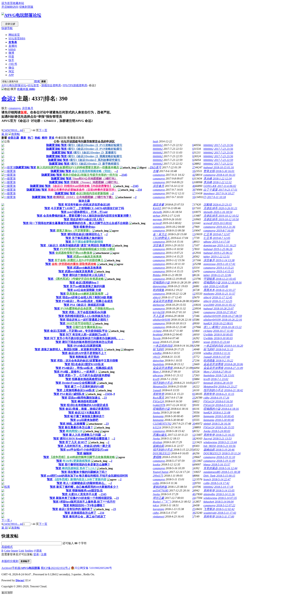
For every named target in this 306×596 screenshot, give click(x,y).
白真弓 (157, 167)
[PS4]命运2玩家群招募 (87, 345)
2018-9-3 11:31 (221, 353)
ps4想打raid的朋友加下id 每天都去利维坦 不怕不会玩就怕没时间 (87, 475)
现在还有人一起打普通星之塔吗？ (87, 319)
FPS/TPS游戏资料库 (75, 85)
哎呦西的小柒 (161, 282)
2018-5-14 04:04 (224, 501)
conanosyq (14, 108)
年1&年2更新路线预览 (76, 460)
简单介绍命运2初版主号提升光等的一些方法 (90, 174)
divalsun (157, 442)
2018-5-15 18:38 (230, 471)
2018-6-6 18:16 (230, 408)
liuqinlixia (158, 364)
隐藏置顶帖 (53, 145)
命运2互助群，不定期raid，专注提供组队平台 (79, 330)
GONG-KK (210, 185)
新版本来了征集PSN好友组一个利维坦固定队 (84, 497)
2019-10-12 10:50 (228, 219)
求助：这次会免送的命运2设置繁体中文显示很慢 (87, 360)
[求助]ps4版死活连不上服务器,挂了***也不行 (87, 501)
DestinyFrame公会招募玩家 (79, 382)
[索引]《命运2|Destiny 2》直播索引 (95, 152)
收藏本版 (26, 89)
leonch (207, 479)
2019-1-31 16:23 (226, 245)
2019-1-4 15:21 (225, 267)
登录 (36, 554)
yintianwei (158, 516)
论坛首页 (16, 38)
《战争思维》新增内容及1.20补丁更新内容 (79, 479)
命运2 (8, 98)
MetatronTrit (160, 386)
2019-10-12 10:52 (228, 215)
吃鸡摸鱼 (158, 289)
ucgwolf (157, 223)
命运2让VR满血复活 (87, 412)
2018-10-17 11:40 (223, 330)
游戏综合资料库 (51, 85)
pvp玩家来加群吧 (87, 419)
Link (21, 550)
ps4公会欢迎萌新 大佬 (87, 289)
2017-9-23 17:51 (227, 189)
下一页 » (6, 520)
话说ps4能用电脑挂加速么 (84, 397)
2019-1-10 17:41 (225, 263)
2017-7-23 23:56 (223, 145)
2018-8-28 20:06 (233, 364)
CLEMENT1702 (162, 423)
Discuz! (20, 580)
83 (193, 393)
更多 (52, 137)
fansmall (208, 382)
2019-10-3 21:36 (225, 226)
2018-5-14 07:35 (227, 497)
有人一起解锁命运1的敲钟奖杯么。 (85, 483)
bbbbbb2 (158, 145)
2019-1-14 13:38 (225, 260)
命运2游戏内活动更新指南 (92, 193)
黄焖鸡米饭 (160, 486)
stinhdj (207, 423)
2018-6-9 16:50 (224, 401)
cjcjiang (157, 330)
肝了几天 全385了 (76, 442)
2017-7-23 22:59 (223, 159)
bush (155, 141)
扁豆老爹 (158, 204)
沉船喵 (207, 204)
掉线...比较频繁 (75, 423)
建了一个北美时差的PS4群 (87, 386)
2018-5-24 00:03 (220, 431)
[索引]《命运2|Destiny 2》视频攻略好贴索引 (94, 156)
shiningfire (209, 494)
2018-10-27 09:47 (226, 312)
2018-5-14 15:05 (225, 490)
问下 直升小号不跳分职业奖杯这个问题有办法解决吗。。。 (87, 338)
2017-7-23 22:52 (223, 163)
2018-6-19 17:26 (219, 397)
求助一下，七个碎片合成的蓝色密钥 (87, 375)
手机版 (16, 567)
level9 (156, 379)
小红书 (12, 63)
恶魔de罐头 (160, 434)
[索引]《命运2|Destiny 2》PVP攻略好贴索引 (94, 148)
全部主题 (13, 137)
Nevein (157, 338)
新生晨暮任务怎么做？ (79, 427)
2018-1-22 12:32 (222, 182)
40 (193, 494)
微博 (11, 52)
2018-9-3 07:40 (221, 356)
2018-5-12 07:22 (225, 505)
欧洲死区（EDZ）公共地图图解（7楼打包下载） (84, 197)
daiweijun (158, 360)
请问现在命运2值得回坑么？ (85, 234)
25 (193, 509)
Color (7, 550)
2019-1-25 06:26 (222, 249)
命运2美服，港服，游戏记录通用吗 (87, 408)
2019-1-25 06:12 (222, 252)
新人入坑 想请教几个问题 (85, 434)
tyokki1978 (159, 405)
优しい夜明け (211, 327)
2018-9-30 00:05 (223, 334)
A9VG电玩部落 (30, 567)
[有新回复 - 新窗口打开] (2, 205)
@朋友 (38, 550)
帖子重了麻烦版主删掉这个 (87, 416)
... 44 (20, 130)
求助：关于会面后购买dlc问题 (87, 312)
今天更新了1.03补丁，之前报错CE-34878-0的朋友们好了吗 (87, 208)
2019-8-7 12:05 (221, 237)
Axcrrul (207, 438)
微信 (11, 67)
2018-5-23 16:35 (225, 434)
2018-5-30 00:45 (224, 416)
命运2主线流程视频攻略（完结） (92, 171)
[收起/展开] (8, 89)
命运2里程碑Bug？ (87, 282)
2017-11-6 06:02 (226, 185)
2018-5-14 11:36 (225, 494)
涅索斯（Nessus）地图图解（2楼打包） (95, 182)
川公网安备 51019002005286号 (93, 567)
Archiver (6, 567)
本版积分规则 (9, 561)
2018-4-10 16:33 (225, 174)
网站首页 (14, 34)
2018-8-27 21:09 (233, 367)
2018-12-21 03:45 (226, 278)
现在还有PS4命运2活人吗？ (87, 219)
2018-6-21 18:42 (233, 390)
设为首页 (7, 3)
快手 (11, 60)
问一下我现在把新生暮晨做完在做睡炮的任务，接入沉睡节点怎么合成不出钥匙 (79, 223)
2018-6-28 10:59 (223, 382)
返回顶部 (7, 592)
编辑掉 (87, 453)
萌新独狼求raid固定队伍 (87, 490)
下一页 (43, 130)
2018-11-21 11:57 (225, 293)
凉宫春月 (27, 108)
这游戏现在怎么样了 (83, 512)
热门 (30, 137)
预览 (64, 145)
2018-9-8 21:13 (224, 349)
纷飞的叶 (158, 349)
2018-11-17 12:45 (222, 297)
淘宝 (11, 71)
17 (193, 193)
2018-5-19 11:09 (225, 460)
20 (193, 423)
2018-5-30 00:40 (224, 419)
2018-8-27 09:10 (221, 371)
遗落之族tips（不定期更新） (74, 230)
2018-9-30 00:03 (223, 338)
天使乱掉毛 (210, 208)
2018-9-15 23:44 (220, 341)
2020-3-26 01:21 (227, 208)
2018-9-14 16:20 (233, 345)
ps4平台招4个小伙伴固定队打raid (87, 449)
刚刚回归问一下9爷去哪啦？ (87, 505)
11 (193, 442)
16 (193, 197)
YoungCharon (160, 471)
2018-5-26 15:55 (224, 427)
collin (156, 483)
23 (193, 397)
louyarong (158, 509)
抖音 (11, 56)
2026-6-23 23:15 (222, 204)
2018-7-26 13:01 (224, 375)
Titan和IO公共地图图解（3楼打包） (94, 178)
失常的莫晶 (210, 468)
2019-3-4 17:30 (221, 241)
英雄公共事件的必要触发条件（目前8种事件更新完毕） (82, 189)
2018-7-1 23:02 (219, 379)
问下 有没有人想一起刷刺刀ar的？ (87, 334)
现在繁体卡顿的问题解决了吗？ (87, 471)
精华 (44, 137)
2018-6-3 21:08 (221, 412)
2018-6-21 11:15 (225, 393)
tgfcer (156, 505)
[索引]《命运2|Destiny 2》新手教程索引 (94, 163)
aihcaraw (158, 375)
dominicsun (209, 245)
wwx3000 (208, 304)
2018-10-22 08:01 (223, 323)
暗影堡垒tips (87, 226)
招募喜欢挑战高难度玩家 (87, 379)
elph (205, 286)
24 (193, 497)
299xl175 (158, 475)
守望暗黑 (209, 278)
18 (193, 438)
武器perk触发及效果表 (87, 256)
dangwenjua (160, 286)
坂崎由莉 (158, 445)
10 (15, 130)
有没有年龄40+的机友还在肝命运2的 (87, 204)
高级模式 (7, 546)
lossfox (156, 464)
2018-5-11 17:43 (226, 512)
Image (14, 550)
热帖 (37, 137)
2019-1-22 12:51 (220, 256)
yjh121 (156, 356)
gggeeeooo (209, 263)
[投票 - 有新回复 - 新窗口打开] (5, 486)
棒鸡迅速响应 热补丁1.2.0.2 (79, 468)
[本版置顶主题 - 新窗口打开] (8, 167)
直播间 (12, 45)
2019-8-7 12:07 (221, 234)
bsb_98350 (209, 445)
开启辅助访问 (9, 6)
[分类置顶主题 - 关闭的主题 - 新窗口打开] (2, 145)
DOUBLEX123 (161, 453)
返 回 (4, 133)
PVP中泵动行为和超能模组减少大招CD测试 (87, 249)
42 (193, 174)
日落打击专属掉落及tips (87, 327)
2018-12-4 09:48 (218, 286)
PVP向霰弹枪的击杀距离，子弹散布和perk (87, 308)
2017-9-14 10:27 (225, 193)
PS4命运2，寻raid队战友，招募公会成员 (87, 301)
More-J (157, 371)
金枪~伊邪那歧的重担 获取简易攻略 (74, 263)
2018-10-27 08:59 (232, 315)
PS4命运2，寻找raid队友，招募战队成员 (87, 367)
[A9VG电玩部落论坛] (21, 15)
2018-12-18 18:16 (231, 282)
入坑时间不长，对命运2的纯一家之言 (87, 445)
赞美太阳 (209, 171)
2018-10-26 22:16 (232, 319)
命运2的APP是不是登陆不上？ (87, 353)
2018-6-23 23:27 (227, 386)
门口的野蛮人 (161, 237)
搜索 (37, 81)
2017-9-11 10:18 (216, 197)
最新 (23, 137)
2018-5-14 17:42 (219, 483)
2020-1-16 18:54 (222, 211)
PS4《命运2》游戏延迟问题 (87, 304)
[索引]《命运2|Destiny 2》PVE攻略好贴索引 (94, 145)
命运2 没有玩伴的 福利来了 (76, 509)
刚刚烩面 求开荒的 (87, 356)
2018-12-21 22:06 (221, 275)
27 (193, 167)
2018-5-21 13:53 (222, 438)
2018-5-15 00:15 (225, 475)
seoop (156, 341)
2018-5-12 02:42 (225, 509)
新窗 (4, 137)
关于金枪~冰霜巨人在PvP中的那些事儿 (79, 260)
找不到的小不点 (163, 382)
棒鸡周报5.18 (74, 431)
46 (193, 185)
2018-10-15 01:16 (223, 167)
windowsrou (210, 442)
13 (193, 234)
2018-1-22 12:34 (222, 178)
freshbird (158, 334)
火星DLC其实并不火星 (82, 494)
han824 (207, 323)
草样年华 (158, 393)
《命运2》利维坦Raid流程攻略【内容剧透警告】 (81, 185)
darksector (159, 304)
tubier (206, 256)
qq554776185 (160, 490)
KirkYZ (157, 208)
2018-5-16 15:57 (220, 464)
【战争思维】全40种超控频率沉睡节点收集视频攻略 (82, 457)
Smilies (29, 550)
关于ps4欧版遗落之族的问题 (87, 286)
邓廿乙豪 (158, 497)
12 (193, 293)
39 (193, 189)
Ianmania (158, 416)
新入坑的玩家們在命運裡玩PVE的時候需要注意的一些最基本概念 (78, 167)
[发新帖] (14, 133)
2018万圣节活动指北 (79, 323)
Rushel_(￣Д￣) (162, 501)
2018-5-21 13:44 (227, 442)
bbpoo (207, 464)
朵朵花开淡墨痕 (163, 301)
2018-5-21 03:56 (226, 445)
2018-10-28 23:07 (223, 308)
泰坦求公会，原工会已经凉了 (87, 516)
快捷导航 (7, 28)
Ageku (156, 412)
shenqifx (157, 211)
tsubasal (208, 167)
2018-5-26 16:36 (221, 423)
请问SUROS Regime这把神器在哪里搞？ (85, 438)
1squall (207, 356)
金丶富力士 (160, 234)
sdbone (207, 241)
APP (11, 74)
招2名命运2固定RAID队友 (87, 364)
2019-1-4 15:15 (225, 271)
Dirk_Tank (209, 475)
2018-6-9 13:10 (224, 405)
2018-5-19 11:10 (225, 457)
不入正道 (158, 315)
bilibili (12, 49)
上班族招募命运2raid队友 (79, 390)
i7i (204, 197)
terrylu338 (159, 312)
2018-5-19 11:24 (231, 453)
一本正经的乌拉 (163, 345)
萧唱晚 (157, 457)
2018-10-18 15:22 (231, 327)
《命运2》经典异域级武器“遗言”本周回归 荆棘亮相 (79, 245)
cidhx (206, 397)
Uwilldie (208, 334)
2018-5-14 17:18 (223, 486)
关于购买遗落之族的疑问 (87, 237)
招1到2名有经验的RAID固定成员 (87, 405)
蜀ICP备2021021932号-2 (55, 567)
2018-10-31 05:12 (225, 304)
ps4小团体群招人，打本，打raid (87, 211)
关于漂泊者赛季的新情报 (87, 241)
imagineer (209, 193)
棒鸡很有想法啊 (87, 401)
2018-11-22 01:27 (226, 289)
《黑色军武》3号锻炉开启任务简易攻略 (79, 278)
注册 (44, 554)
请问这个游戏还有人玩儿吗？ (87, 275)
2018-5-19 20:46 (225, 449)
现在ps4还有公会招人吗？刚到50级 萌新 (87, 297)
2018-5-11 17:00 (225, 516)
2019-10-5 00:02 (222, 223)
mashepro (208, 293)
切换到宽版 (26, 6)
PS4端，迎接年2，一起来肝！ (79, 371)
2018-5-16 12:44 (227, 468)
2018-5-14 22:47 (221, 479)
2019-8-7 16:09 (225, 230)
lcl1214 (157, 427)
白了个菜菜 (210, 189)
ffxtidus (157, 275)
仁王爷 (207, 234)
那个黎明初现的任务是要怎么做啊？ (87, 464)
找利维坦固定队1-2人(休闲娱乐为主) (87, 315)
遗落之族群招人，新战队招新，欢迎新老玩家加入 (72, 349)
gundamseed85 (211, 471)
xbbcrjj (157, 297)
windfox (157, 353)
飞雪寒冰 (209, 509)
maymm (157, 219)
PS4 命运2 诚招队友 (72, 393)
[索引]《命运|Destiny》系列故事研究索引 (94, 159)
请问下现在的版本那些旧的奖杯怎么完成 (87, 341)
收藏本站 (18, 3)
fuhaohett (208, 501)
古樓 (155, 171)
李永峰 (207, 178)
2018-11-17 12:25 (222, 301)
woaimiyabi (210, 512)
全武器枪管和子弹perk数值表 (73, 252)
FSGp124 (158, 401)
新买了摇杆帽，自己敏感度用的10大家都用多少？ (87, 486)
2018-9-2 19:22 (224, 360)
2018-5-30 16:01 (225, 171)
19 (193, 460)
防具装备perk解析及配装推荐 (85, 293)
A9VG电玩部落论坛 (13, 85)
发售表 (12, 42)
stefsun (156, 215)
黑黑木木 (209, 289)
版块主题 (84, 200)
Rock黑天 (158, 397)
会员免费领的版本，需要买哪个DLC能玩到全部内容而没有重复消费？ (87, 215)
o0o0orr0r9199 (212, 315)
